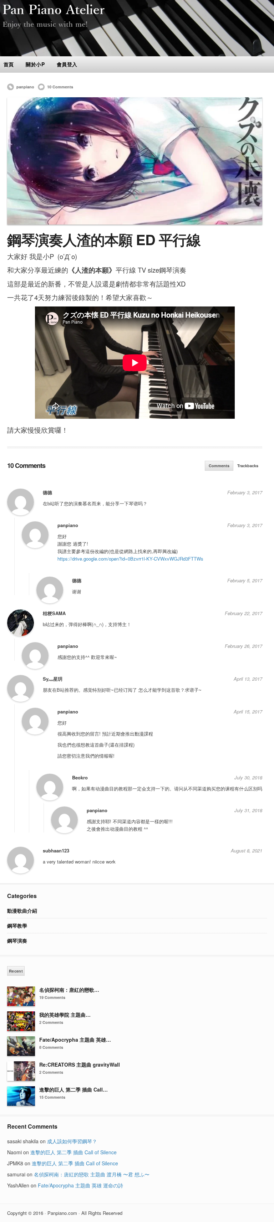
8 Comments (51, 1047)
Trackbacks (247, 465)
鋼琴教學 (17, 925)
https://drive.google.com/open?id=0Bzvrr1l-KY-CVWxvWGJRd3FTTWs (130, 558)
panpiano (25, 86)
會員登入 (67, 64)
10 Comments (60, 86)
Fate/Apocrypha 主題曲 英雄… (75, 1039)
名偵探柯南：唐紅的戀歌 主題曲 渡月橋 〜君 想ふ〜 (91, 1174)
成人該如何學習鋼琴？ (72, 1141)
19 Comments (52, 997)
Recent (16, 971)
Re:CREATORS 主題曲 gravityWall (79, 1064)
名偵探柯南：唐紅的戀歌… (69, 989)
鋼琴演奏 (17, 940)
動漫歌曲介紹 (22, 910)
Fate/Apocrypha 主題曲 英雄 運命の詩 (80, 1185)
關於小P (35, 64)
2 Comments (51, 1022)
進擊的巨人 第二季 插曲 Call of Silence (73, 1152)
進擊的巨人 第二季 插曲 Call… (73, 1089)
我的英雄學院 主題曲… (65, 1014)
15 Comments (52, 1097)
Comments (219, 465)
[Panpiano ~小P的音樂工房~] (137, 54)
